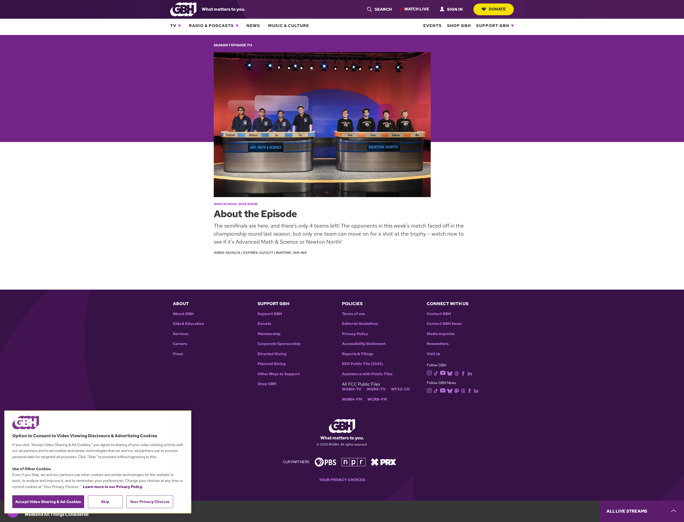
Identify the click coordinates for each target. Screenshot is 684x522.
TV (173, 25)
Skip (105, 501)
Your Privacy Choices (342, 480)
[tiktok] (436, 373)
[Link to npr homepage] (353, 462)
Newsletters (438, 343)
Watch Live (416, 9)
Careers (180, 343)
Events (432, 25)
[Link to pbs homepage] (325, 462)
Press (178, 354)
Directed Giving (272, 354)
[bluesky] (449, 373)
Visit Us (433, 354)
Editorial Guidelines (360, 323)
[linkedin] (469, 373)
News (253, 25)
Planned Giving (272, 364)
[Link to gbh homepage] (183, 9)
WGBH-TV (351, 389)
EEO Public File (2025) (362, 364)
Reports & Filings (357, 354)
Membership (269, 334)
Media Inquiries (441, 334)
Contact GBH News (444, 323)
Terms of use (353, 314)
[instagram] (429, 372)
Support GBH (492, 25)
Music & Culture (288, 25)
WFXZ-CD (400, 389)
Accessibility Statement (364, 343)
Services (180, 334)
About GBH (183, 314)
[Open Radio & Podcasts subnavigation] (237, 25)
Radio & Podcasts (211, 25)
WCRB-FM (377, 399)
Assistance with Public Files (367, 374)
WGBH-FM (352, 399)
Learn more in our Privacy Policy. (113, 486)
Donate (497, 9)
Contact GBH (439, 314)
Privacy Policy (355, 334)
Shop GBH (459, 25)
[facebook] (463, 373)
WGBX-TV (376, 389)
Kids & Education (188, 323)
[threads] (456, 373)
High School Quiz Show (236, 204)
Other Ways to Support (279, 374)
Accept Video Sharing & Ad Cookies (48, 501)
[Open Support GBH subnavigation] (512, 25)
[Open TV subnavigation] (179, 25)
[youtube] (442, 372)
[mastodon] (456, 390)
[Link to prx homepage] (383, 462)
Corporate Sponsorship (279, 343)
